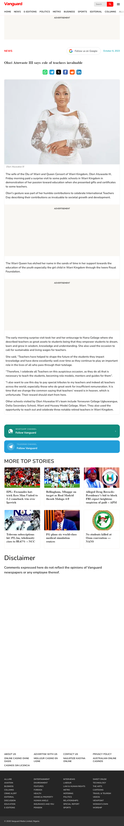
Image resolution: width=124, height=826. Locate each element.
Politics (45, 11)
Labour (67, 782)
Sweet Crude (100, 779)
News (17, 11)
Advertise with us (45, 754)
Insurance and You (44, 804)
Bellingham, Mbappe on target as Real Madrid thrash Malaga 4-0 (61, 495)
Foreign (38, 790)
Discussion (10, 800)
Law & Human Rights (74, 786)
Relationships (70, 800)
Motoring (68, 793)
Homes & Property (43, 797)
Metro (57, 11)
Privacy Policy (102, 754)
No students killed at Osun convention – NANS (99, 537)
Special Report (71, 804)
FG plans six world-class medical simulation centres (61, 537)
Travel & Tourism (102, 793)
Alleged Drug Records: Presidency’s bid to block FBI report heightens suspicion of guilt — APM (101, 497)
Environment (41, 782)
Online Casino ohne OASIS (16, 760)
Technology (99, 782)
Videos (96, 797)
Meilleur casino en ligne (46, 760)
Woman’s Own (100, 804)
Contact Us (70, 754)
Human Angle (41, 800)
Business (69, 11)
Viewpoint (98, 800)
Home (7, 11)
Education (9, 804)
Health (37, 793)
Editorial (96, 11)
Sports (82, 11)
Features (38, 786)
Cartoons (98, 790)
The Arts (97, 786)
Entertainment (42, 779)
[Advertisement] (62, 231)
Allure (8, 779)
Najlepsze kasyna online (74, 760)
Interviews (69, 779)
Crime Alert (10, 793)
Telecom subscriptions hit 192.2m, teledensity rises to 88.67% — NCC (20, 537)
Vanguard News (13, 4)
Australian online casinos (104, 760)
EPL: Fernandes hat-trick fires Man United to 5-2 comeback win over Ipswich (22, 497)
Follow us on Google (86, 51)
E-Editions (30, 11)
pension (38, 807)
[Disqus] (62, 624)
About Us (10, 754)
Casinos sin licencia (17, 765)
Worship (97, 807)
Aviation (8, 782)
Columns (110, 11)
